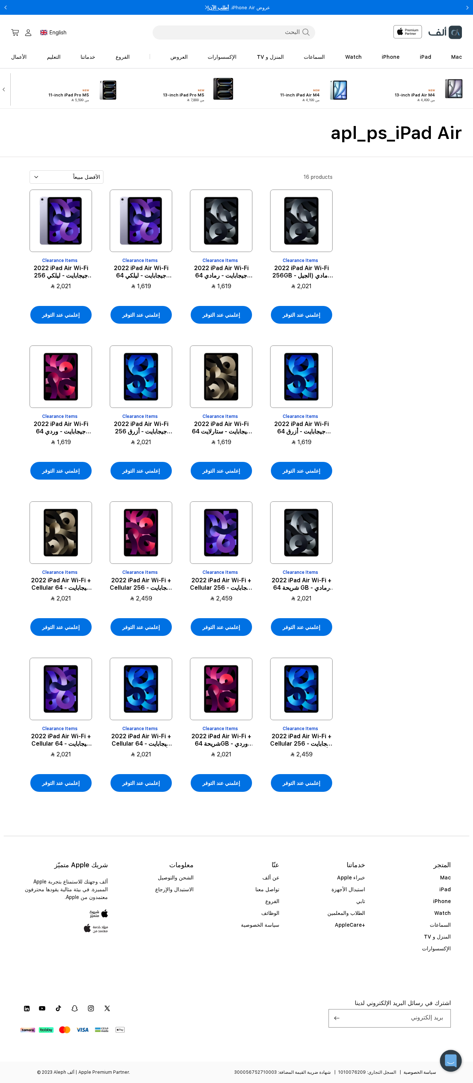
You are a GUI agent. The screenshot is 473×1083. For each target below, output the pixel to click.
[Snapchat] (74, 1008)
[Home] (445, 32)
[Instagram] (91, 1008)
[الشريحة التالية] (5, 88)
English (58, 32)
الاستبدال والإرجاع (174, 889)
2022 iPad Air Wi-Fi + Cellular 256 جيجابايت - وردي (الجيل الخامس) (141, 584)
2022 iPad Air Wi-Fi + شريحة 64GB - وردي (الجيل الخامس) (221, 740)
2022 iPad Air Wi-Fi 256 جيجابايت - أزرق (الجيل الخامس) (141, 427)
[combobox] (234, 32)
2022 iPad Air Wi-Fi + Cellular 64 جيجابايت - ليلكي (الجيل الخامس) (61, 740)
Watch (442, 913)
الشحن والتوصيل (176, 878)
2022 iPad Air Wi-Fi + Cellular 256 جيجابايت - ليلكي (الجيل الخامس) (221, 584)
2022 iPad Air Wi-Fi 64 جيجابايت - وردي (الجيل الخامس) (61, 427)
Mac (445, 878)
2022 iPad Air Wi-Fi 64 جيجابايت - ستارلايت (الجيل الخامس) (221, 427)
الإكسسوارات (436, 948)
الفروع (272, 901)
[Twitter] (107, 1008)
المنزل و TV (437, 937)
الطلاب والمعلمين (346, 913)
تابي (360, 901)
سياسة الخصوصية (260, 925)
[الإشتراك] (337, 1018)
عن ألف (270, 878)
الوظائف (270, 913)
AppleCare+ (350, 925)
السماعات (440, 925)
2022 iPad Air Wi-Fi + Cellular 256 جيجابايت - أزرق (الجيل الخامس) (301, 740)
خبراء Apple (351, 878)
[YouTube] (42, 1008)
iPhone (442, 901)
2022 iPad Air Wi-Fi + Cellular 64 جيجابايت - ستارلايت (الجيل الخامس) (61, 584)
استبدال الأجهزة (348, 889)
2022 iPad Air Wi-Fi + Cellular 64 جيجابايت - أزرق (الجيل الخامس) (141, 740)
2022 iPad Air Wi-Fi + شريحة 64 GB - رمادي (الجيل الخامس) (301, 584)
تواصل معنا (267, 889)
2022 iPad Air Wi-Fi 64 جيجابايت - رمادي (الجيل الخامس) (221, 272)
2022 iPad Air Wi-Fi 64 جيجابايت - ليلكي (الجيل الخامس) (141, 272)
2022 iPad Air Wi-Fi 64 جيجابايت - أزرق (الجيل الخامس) (301, 427)
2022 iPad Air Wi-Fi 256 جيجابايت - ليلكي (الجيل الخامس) (61, 272)
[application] (451, 1061)
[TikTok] (58, 1008)
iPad (445, 889)
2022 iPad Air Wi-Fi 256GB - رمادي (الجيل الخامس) (301, 272)
